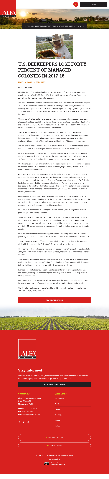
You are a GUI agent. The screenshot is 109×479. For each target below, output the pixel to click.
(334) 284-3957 (28, 411)
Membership (59, 398)
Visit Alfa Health (55, 445)
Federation (58, 420)
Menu (94, 4)
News (27, 26)
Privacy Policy (54, 459)
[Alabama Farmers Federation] (27, 349)
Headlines (39, 82)
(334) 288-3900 (75, 4)
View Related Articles (54, 300)
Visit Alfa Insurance (55, 437)
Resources (58, 414)
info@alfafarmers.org (31, 414)
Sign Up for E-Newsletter (54, 384)
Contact (57, 426)
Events (57, 409)
